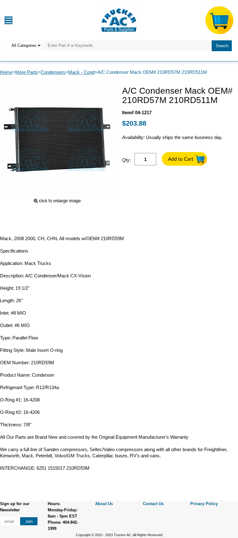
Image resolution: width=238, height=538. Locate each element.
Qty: (126, 160)
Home (6, 72)
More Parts (26, 72)
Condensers (53, 72)
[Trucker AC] (119, 19)
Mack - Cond (81, 72)
